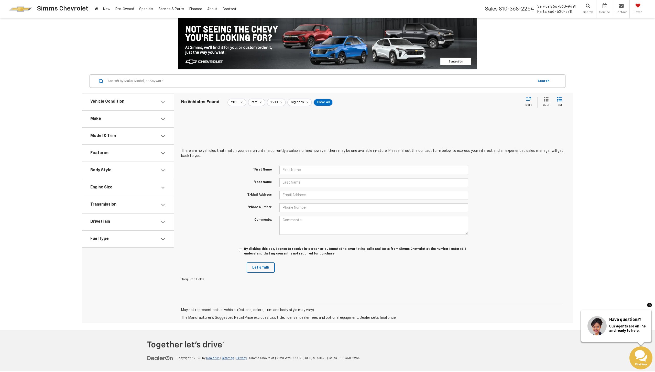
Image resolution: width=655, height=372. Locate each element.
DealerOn (213, 358)
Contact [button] (230, 9)
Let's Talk (260, 267)
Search (544, 81)
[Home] (96, 9)
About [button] (212, 9)
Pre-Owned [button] (124, 9)
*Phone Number (260, 207)
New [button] (106, 9)
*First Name (262, 169)
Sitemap (228, 358)
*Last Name (263, 182)
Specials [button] (146, 9)
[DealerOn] (160, 358)
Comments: (263, 219)
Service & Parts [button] (171, 9)
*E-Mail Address (259, 194)
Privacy (241, 358)
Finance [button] (195, 9)
